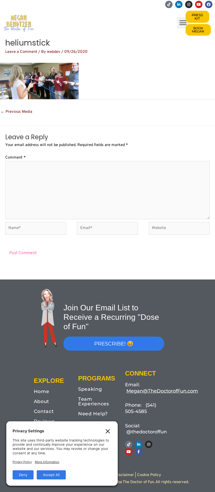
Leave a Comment (21, 51)
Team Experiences (93, 401)
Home (41, 391)
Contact (44, 411)
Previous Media (16, 111)
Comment (15, 157)
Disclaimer (124, 475)
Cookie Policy (149, 475)
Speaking (90, 389)
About (41, 401)
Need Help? (93, 414)
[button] (183, 23)
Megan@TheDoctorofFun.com (162, 391)
